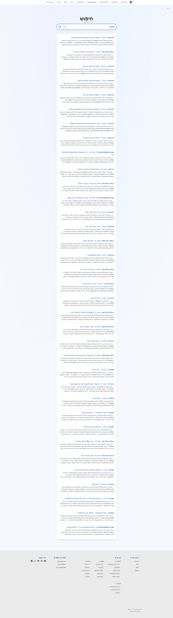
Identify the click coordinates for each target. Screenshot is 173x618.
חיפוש (137, 567)
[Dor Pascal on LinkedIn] (32, 561)
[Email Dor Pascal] (45, 561)
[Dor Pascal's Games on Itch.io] (38, 561)
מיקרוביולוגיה (85, 570)
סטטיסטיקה (100, 577)
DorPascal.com (61, 561)
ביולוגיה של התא (98, 570)
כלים (72, 2)
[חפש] (54, 2)
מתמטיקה (117, 567)
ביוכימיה (87, 564)
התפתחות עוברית (115, 590)
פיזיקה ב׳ (86, 567)
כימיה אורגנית (99, 564)
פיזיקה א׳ (100, 567)
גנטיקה (87, 577)
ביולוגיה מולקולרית (115, 587)
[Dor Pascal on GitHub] (41, 561)
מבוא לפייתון (116, 570)
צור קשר (137, 570)
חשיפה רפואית (116, 577)
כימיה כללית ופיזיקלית (114, 564)
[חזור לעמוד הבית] (131, 2)
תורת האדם (100, 573)
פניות (59, 2)
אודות (137, 564)
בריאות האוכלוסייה (115, 573)
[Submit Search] (60, 27)
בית (168, 8)
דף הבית (136, 561)
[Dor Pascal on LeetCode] (35, 561)
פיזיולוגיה (117, 593)
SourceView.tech (61, 567)
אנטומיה (87, 573)
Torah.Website (61, 564)
